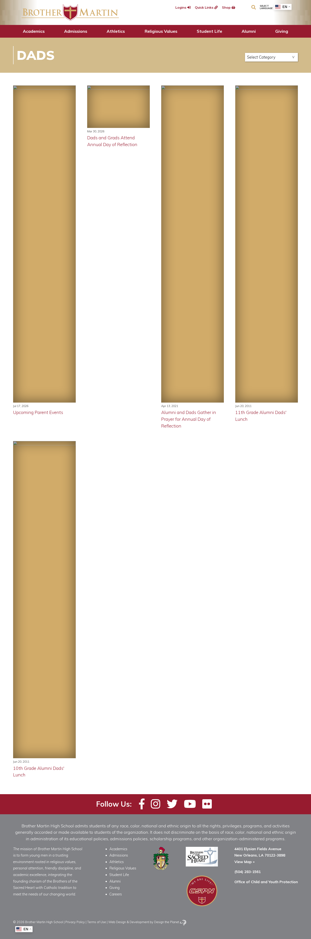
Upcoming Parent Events (38, 412)
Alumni (249, 31)
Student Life (209, 31)
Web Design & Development (128, 922)
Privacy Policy (75, 922)
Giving (281, 31)
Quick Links (204, 7)
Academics (34, 31)
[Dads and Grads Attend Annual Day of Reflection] (118, 106)
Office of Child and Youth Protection (266, 882)
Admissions (75, 31)
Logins (181, 7)
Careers (115, 894)
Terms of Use (96, 922)
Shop (226, 7)
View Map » (244, 861)
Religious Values (160, 31)
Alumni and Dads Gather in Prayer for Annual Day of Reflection (188, 419)
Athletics (116, 31)
